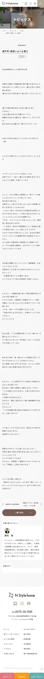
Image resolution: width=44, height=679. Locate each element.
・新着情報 (26, 639)
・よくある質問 (8, 639)
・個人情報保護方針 (30, 654)
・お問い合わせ (8, 654)
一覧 (19, 513)
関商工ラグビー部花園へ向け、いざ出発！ (30, 504)
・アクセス (6, 649)
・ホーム (5, 629)
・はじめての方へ (29, 629)
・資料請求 (26, 649)
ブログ (22, 56)
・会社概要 (26, 644)
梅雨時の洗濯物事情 (12, 504)
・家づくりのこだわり (11, 634)
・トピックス (7, 644)
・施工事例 (26, 634)
